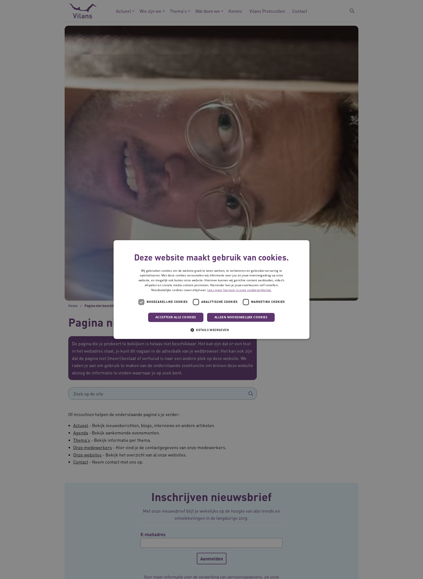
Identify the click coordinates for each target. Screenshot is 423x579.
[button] (211, 330)
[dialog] (211, 289)
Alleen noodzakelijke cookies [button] (240, 317)
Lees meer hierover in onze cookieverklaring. (239, 290)
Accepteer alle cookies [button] (175, 317)
